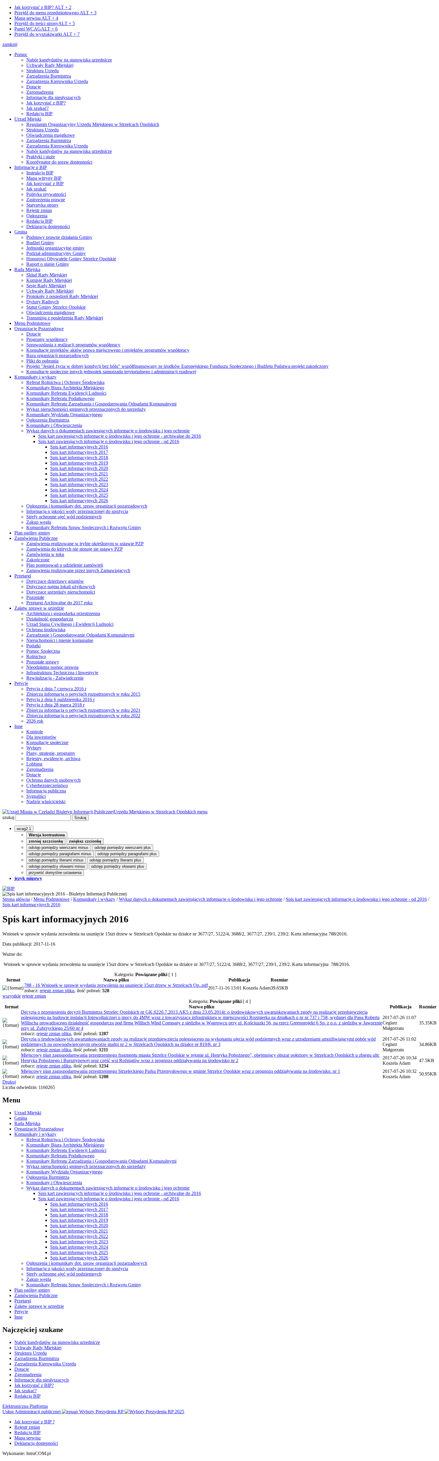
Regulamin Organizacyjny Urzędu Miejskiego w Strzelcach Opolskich (92, 124)
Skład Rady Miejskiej (46, 274)
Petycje (21, 683)
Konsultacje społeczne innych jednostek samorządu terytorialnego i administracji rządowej (111, 371)
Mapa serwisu (36, 18)
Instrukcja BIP (39, 172)
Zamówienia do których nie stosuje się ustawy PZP (74, 548)
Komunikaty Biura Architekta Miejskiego (65, 387)
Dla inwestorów (41, 737)
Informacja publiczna (46, 790)
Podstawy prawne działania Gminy (59, 237)
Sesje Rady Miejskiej (46, 285)
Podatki (33, 645)
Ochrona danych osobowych (53, 780)
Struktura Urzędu (42, 70)
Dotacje (33, 86)
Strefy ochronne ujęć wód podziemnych (64, 516)
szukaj (8, 817)
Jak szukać (36, 188)
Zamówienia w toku (45, 554)
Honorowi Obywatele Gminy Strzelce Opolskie (71, 258)
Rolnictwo (36, 656)
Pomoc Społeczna (43, 651)
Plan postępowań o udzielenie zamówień (64, 565)
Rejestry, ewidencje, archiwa (53, 758)
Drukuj (9, 1081)
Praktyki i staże (40, 156)
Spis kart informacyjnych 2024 (79, 489)
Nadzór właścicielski (45, 801)
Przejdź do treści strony (44, 23)
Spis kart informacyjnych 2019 (79, 463)
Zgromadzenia (39, 92)
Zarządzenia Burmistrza (48, 76)
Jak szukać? (37, 108)
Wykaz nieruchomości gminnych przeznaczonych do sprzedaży (86, 409)
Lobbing (34, 763)
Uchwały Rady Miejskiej (49, 65)
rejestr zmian (34, 995)
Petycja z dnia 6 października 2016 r (60, 699)
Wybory (34, 747)
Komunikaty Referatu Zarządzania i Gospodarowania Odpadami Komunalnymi (101, 403)
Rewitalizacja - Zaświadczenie (55, 677)
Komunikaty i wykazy (35, 377)
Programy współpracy (47, 339)
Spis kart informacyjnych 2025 (79, 495)
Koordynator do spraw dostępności (59, 162)
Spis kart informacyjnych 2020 (79, 468)
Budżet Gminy (40, 242)
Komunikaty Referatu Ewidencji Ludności (66, 393)
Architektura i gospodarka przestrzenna (63, 613)
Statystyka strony (42, 205)
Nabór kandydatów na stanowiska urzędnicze (69, 59)
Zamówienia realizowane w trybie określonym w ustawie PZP (85, 543)
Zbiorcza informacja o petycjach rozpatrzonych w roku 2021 (83, 710)
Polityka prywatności (46, 194)
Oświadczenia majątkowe (50, 135)
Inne (18, 726)
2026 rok (34, 720)
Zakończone (38, 559)
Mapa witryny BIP (44, 178)
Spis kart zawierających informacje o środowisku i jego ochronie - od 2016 (108, 441)
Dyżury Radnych (42, 301)
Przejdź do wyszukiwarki (47, 34)
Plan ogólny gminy (32, 532)
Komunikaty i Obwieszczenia (54, 425)
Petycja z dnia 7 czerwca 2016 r (56, 688)
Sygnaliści (36, 796)
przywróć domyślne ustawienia (55, 872)
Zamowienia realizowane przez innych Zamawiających (78, 570)
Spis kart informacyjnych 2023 (79, 484)
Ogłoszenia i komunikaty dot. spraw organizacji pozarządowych (86, 505)
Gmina (20, 231)
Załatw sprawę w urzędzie (39, 608)
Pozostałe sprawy (42, 661)
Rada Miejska (27, 269)
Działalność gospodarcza (49, 618)
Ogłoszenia (36, 215)
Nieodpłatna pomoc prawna (52, 667)
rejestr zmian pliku (57, 990)
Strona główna (16, 899)
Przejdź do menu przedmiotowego (55, 12)
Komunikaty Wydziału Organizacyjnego (64, 414)
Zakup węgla (38, 522)
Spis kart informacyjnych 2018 (79, 457)
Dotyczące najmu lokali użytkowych (60, 586)
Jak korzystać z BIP (45, 183)
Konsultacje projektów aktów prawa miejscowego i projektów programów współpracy (107, 350)
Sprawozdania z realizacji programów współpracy (73, 344)
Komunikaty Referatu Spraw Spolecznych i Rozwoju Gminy (83, 527)
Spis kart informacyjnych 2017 (79, 452)
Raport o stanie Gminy (47, 264)
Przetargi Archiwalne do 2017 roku (59, 602)
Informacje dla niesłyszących (53, 97)
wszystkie (11, 995)
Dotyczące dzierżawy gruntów (55, 581)
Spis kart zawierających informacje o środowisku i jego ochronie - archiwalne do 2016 (119, 436)
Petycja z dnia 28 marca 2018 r (55, 704)
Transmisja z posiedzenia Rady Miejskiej (64, 317)
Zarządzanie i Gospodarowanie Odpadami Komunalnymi (80, 634)
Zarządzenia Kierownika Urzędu (57, 81)
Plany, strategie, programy (50, 753)
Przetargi (22, 575)
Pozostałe (35, 597)
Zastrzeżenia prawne (45, 199)
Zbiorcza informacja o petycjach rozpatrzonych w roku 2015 (83, 694)
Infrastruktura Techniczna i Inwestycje (62, 672)
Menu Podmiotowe (32, 323)
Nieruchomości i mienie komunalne (59, 640)
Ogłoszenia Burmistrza (47, 420)
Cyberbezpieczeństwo (47, 785)
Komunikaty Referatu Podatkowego (60, 398)
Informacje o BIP (30, 167)
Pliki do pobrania (42, 360)
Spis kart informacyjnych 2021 (79, 473)
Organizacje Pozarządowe (39, 328)
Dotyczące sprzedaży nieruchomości (60, 591)
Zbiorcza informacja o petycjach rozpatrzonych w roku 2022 (83, 715)
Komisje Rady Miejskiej (49, 280)
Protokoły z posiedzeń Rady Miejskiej (62, 296)
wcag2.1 (24, 828)
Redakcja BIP (39, 113)
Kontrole (34, 731)
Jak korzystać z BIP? (42, 7)
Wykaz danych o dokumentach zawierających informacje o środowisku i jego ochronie (108, 430)
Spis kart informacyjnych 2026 (79, 500)
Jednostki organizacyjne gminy (55, 248)
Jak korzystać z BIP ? (34, 1421)
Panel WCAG (36, 28)
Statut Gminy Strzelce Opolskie (56, 307)
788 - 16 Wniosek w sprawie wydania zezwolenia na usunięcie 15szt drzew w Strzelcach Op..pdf (116, 985)
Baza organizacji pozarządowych (57, 355)
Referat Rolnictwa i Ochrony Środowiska (65, 382)
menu (202, 811)
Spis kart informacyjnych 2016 (79, 446)
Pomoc (20, 54)
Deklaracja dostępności (48, 226)
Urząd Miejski (27, 119)
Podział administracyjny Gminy (56, 253)
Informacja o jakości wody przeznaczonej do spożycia (77, 511)
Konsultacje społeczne (47, 742)
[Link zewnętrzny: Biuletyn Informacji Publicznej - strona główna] (8, 888)
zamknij (9, 44)
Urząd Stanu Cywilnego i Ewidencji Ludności (69, 624)
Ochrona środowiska (45, 629)
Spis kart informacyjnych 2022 (79, 479)
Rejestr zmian (39, 210)
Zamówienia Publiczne (36, 538)
